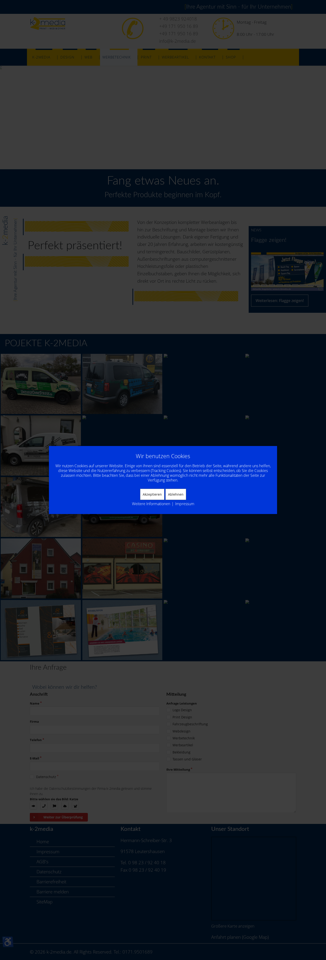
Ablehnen (176, 494)
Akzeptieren (152, 494)
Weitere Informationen (151, 503)
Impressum (184, 503)
